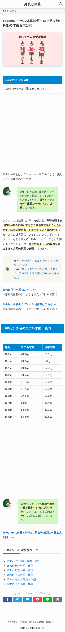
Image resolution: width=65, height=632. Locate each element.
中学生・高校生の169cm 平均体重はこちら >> (30, 304)
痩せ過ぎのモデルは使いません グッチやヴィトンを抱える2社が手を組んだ (36, 273)
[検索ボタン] (61, 4)
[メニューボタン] (4, 4)
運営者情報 (12, 622)
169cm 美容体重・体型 (20, 574)
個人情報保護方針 (36, 622)
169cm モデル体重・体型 (21, 579)
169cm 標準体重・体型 (20, 565)
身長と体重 (32, 4)
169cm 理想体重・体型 (20, 570)
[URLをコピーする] (57, 599)
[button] (7, 599)
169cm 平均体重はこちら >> (19, 289)
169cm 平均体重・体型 (20, 583)
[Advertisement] (32, 133)
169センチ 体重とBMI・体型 (23, 561)
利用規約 (23, 622)
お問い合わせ (51, 622)
